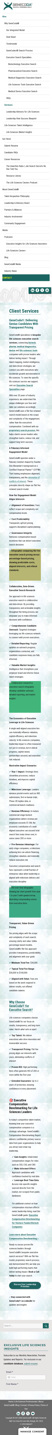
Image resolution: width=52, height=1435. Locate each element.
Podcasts (8, 237)
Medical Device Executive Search (22, 91)
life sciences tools (28, 350)
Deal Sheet (11, 37)
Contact (7, 277)
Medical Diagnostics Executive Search (24, 77)
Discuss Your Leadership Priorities (25, 1285)
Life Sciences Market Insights (19, 132)
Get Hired (6, 139)
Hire (4, 16)
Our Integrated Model (15, 30)
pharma (12, 346)
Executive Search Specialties (18, 57)
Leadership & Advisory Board (16, 203)
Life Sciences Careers (16, 250)
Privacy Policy (34, 1405)
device (12, 350)
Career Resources (12, 159)
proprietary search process (22, 430)
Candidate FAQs (11, 152)
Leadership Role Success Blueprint (21, 118)
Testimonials (11, 43)
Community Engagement (14, 223)
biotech (32, 342)
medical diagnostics (26, 346)
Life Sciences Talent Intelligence (18, 125)
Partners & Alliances (13, 209)
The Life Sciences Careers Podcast (21, 182)
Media (5, 230)
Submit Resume (11, 145)
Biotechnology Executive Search (22, 64)
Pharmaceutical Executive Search (22, 71)
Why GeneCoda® (11, 23)
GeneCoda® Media (12, 264)
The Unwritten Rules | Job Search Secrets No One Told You (26, 167)
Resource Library (13, 176)
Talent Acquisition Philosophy (17, 196)
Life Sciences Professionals (26, 1401)
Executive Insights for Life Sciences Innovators (26, 243)
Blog (6, 257)
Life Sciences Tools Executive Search (24, 84)
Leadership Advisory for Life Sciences (22, 111)
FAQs (8, 98)
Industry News (10, 271)
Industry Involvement (13, 216)
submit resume (31, 1363)
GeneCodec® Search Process (19, 50)
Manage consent (32, 1431)
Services (8, 105)
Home (10, 1401)
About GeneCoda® (10, 189)
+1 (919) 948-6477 (26, 1424)
